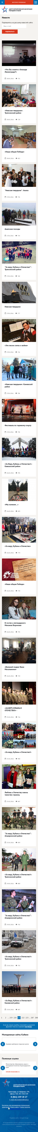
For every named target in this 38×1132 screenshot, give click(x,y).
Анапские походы (12, 229)
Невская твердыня (12, 306)
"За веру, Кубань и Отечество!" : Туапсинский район (18, 268)
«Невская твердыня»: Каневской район (19, 385)
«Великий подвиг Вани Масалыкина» (14, 668)
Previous (3, 1044)
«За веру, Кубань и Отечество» (18, 546)
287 (32, 1018)
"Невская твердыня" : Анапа (16, 190)
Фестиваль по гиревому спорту (18, 425)
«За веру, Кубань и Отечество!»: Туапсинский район (18, 875)
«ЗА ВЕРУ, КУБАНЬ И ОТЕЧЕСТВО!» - (13, 709)
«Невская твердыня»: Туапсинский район (14, 111)
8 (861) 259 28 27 (19, 1097)
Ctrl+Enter (28, 1027)
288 (36, 1018)
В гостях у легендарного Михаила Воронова (15, 624)
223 (27, 1018)
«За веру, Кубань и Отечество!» (18, 752)
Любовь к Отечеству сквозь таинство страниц (16, 793)
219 (11, 1018)
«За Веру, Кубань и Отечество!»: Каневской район (18, 1001)
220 (15, 1018)
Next (35, 1044)
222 (23, 1018)
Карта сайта (15, 1107)
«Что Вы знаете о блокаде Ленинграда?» (16, 70)
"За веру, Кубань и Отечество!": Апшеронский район (18, 834)
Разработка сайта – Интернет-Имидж (19, 1118)
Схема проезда (25, 1107)
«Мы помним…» (11, 504)
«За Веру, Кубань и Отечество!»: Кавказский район (18, 465)
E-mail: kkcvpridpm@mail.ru (19, 1100)
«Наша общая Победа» (14, 151)
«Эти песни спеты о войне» (16, 345)
